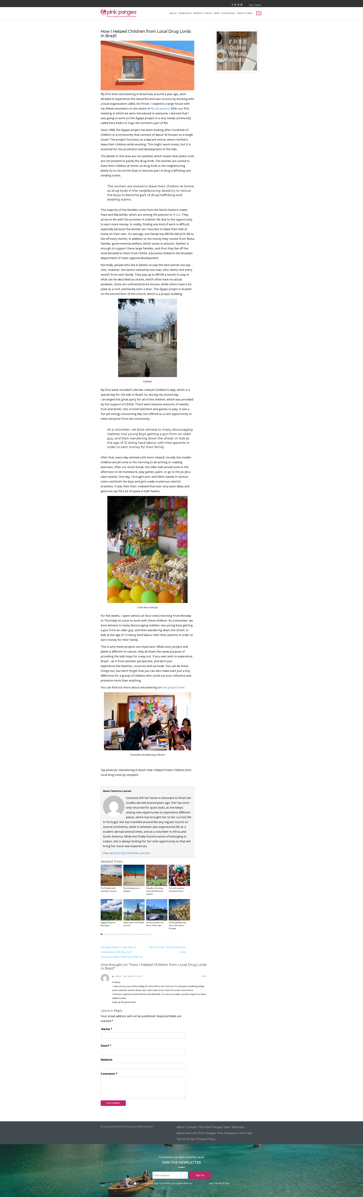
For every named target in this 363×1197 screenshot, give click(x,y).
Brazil (176, 215)
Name (106, 1029)
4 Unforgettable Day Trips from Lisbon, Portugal (177, 925)
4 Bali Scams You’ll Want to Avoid (133, 924)
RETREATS (198, 13)
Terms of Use (185, 1139)
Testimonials (228, 13)
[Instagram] (241, 5)
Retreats (238, 1127)
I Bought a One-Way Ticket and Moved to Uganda (154, 891)
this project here (173, 687)
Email (106, 1045)
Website (106, 1060)
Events (208, 13)
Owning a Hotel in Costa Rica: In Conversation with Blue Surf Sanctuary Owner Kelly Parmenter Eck (122, 951)
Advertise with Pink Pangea (196, 1133)
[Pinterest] (238, 5)
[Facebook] (232, 5)
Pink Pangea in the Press (234, 1133)
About (173, 13)
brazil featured (123, 934)
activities (107, 934)
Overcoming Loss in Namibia (131, 889)
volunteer (149, 934)
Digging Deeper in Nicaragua (108, 924)
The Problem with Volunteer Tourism (109, 889)
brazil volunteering (136, 934)
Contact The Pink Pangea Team (208, 1127)
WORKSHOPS (185, 13)
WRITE (217, 13)
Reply (204, 976)
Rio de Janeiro (160, 108)
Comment (109, 1074)
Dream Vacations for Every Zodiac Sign (155, 924)
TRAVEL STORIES (244, 13)
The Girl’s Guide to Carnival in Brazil (176, 889)
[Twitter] (235, 5)
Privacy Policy (206, 1139)
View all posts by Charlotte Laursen (126, 853)
